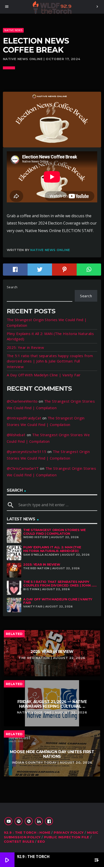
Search (12, 287)
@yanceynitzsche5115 (26, 451)
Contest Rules (19, 841)
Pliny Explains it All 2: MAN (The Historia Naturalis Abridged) (52, 549)
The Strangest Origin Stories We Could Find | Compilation (54, 531)
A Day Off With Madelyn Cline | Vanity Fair (44, 374)
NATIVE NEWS (13, 30)
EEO (41, 841)
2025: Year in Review (25, 347)
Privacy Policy (68, 832)
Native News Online (50, 250)
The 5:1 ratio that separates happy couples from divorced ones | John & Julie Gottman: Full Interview (50, 361)
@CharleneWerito (22, 401)
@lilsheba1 (16, 434)
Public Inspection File (66, 837)
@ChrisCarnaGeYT (23, 468)
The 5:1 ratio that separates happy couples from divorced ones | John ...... (60, 583)
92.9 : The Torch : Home (27, 832)
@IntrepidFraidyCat (24, 417)
